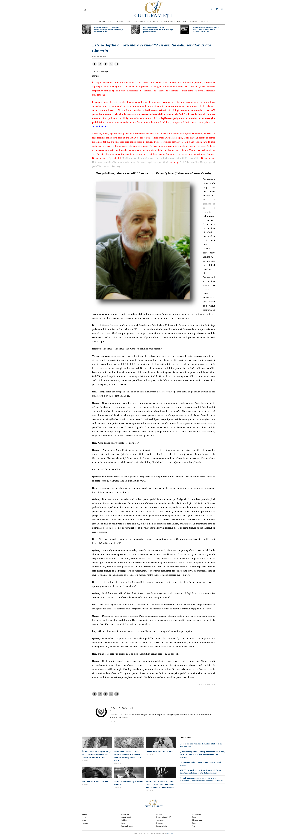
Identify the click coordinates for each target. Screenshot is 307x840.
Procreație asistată (126, 817)
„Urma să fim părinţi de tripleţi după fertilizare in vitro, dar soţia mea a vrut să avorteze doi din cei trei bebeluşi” (202, 754)
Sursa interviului (207, 684)
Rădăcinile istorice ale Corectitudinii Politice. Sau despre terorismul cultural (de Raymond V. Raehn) (108, 30)
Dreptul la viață (125, 814)
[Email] (116, 64)
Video (193, 826)
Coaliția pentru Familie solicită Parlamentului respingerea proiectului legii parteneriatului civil (158, 30)
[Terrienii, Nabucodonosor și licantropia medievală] (129, 772)
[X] (100, 64)
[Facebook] (212, 9)
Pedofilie (103, 56)
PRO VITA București (100, 72)
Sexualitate (95, 56)
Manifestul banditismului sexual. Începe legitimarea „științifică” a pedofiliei (161, 158)
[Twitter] (217, 9)
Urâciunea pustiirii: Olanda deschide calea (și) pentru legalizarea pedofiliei (130, 162)
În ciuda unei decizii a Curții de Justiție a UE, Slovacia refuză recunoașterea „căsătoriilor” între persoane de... (96, 754)
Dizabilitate (124, 820)
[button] (84, 9)
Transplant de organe (127, 826)
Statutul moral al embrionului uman (159, 751)
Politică (194, 817)
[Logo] (153, 9)
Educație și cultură (197, 820)
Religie (194, 823)
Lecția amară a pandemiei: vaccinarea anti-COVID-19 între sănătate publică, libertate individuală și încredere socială (160, 784)
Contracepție (159, 820)
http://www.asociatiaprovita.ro (119, 711)
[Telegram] (105, 64)
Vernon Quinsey (110, 325)
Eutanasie (123, 823)
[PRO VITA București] (101, 714)
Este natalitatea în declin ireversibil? (95, 781)
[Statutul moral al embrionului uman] (161, 742)
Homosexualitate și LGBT (163, 817)
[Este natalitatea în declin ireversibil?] (97, 772)
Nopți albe (170, 833)
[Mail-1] (222, 9)
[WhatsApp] (111, 64)
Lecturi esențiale (196, 814)
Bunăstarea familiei (161, 826)
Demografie (159, 823)
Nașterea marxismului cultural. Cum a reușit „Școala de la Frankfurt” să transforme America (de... (206, 30)
